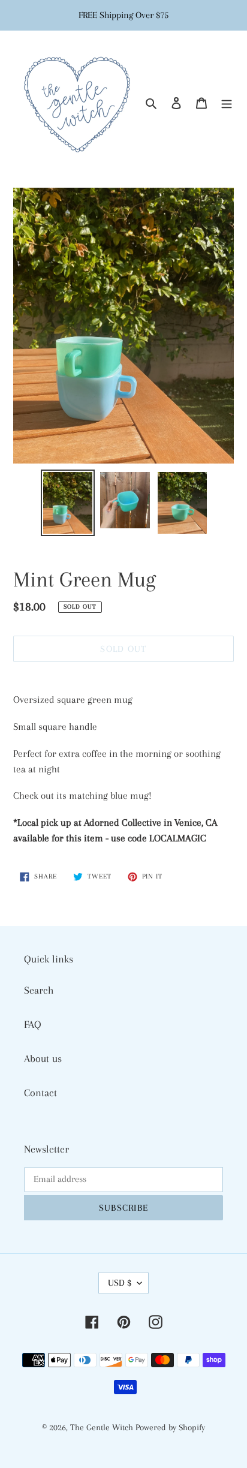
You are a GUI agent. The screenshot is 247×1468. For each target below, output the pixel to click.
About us (43, 1058)
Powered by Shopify (170, 1427)
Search (39, 990)
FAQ (32, 1024)
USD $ (119, 1282)
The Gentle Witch (102, 1427)
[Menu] (226, 102)
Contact (40, 1093)
